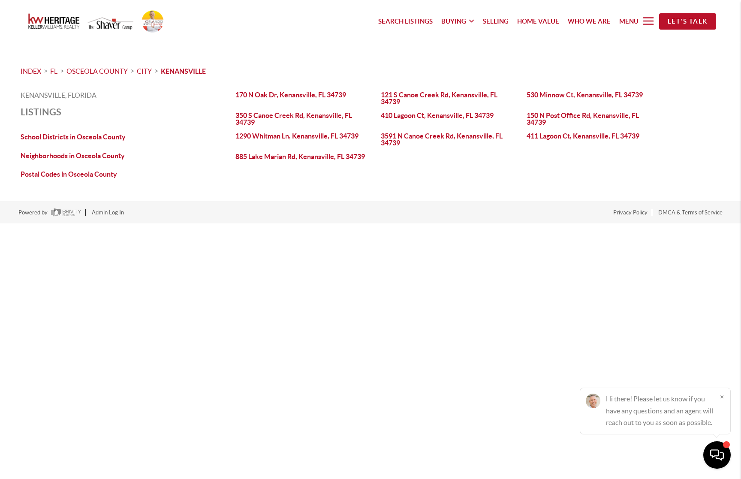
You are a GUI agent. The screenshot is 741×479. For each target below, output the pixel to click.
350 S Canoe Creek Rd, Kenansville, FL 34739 (293, 119)
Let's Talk (688, 21)
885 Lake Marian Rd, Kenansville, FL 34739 (300, 156)
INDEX (31, 71)
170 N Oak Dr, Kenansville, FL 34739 (290, 94)
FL (53, 71)
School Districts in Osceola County (73, 137)
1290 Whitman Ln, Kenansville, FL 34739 (296, 136)
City (144, 71)
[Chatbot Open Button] (717, 455)
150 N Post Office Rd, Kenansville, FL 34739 (583, 119)
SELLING (496, 21)
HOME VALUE (538, 21)
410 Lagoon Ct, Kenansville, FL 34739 (437, 115)
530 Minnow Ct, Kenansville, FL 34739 (585, 94)
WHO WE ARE (589, 21)
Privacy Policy (630, 212)
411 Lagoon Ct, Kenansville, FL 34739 (583, 136)
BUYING (453, 21)
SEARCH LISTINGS (405, 21)
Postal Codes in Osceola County (69, 174)
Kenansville (183, 71)
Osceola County (97, 71)
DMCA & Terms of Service (690, 212)
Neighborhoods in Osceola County (73, 156)
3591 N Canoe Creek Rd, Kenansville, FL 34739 (442, 139)
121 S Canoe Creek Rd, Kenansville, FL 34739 (439, 98)
